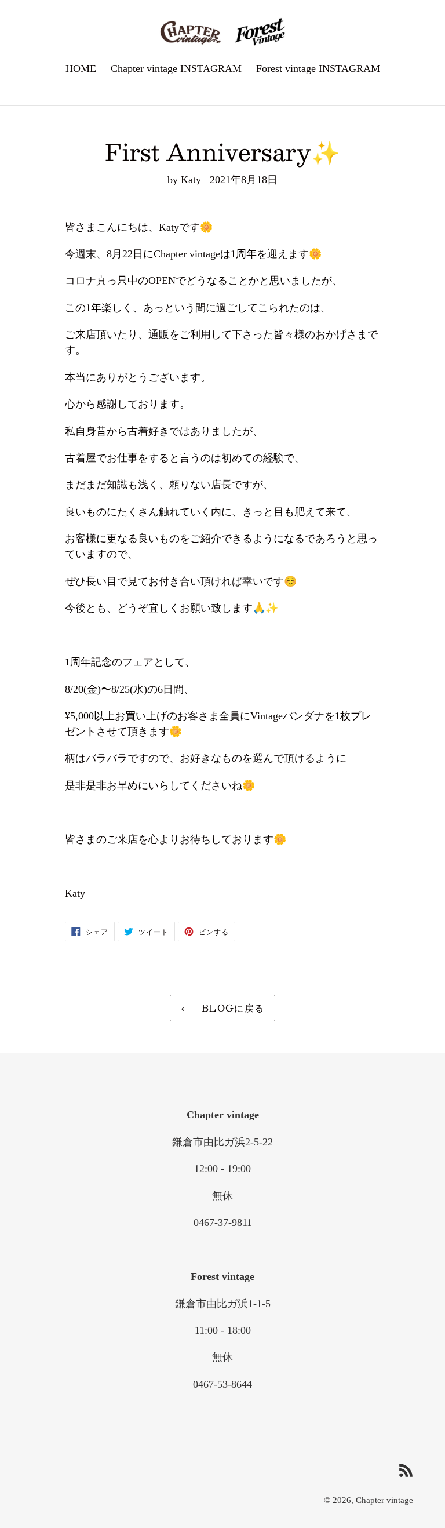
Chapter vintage (384, 1500)
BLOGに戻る (231, 1008)
